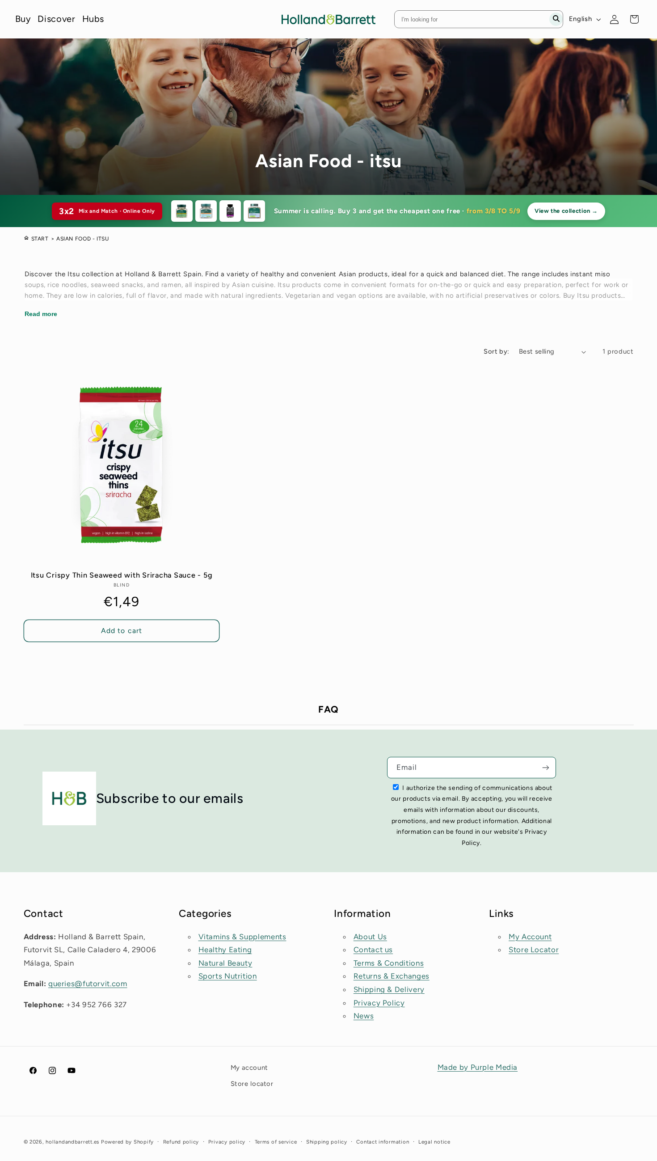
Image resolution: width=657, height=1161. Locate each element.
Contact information (382, 1142)
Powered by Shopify (127, 1142)
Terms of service (276, 1142)
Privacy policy (226, 1142)
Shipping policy (326, 1142)
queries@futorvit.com (87, 983)
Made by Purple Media (478, 1067)
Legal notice (434, 1142)
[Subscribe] (545, 767)
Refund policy (181, 1142)
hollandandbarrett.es (72, 1142)
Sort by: (496, 351)
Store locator (252, 1084)
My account (249, 1068)
